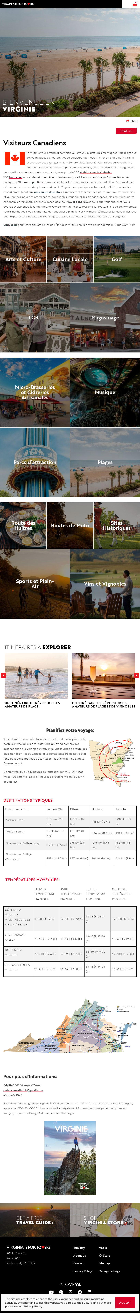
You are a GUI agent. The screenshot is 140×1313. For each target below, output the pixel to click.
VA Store (104, 1255)
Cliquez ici (10, 225)
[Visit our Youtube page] (51, 1292)
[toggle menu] (134, 4)
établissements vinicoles (96, 172)
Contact (78, 1263)
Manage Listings (109, 1271)
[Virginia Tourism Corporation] (18, 4)
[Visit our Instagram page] (70, 1292)
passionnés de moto (47, 192)
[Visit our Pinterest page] (61, 1292)
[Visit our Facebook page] (80, 1292)
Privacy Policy (82, 1271)
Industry (79, 1248)
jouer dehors (76, 202)
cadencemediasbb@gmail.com (23, 1090)
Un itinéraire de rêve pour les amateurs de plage (32, 705)
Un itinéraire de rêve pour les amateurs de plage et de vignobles (103, 705)
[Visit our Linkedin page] (89, 1292)
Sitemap (104, 1263)
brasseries (15, 177)
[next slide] (136, 675)
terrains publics (31, 182)
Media (103, 1248)
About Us (79, 1255)
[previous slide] (3, 675)
